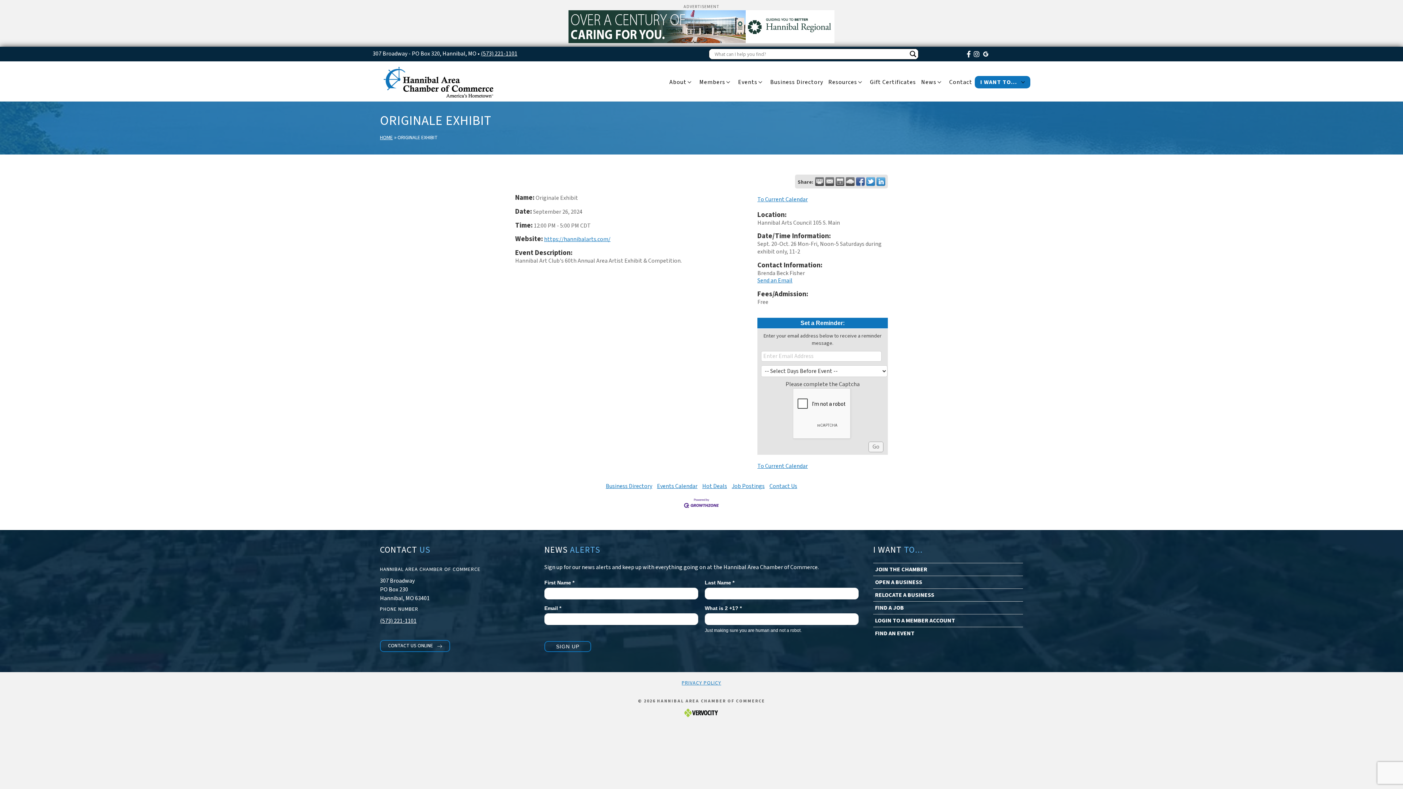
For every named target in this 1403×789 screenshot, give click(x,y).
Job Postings (748, 486)
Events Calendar (677, 486)
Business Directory (629, 486)
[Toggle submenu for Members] (728, 82)
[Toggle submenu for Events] (760, 82)
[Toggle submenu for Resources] (860, 82)
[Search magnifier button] (913, 54)
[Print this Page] (819, 181)
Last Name (719, 583)
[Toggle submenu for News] (939, 82)
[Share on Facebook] (860, 181)
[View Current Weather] (850, 181)
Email (552, 608)
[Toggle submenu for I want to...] (1023, 82)
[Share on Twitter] (870, 181)
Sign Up (567, 646)
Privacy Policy (701, 683)
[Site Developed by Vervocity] (701, 712)
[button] (415, 646)
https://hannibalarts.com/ (577, 239)
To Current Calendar (782, 199)
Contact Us (783, 486)
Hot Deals (714, 486)
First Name (559, 583)
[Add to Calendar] (840, 181)
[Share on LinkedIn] (881, 181)
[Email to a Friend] (829, 181)
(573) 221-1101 (499, 54)
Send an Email (774, 281)
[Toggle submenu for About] (689, 82)
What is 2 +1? (723, 608)
